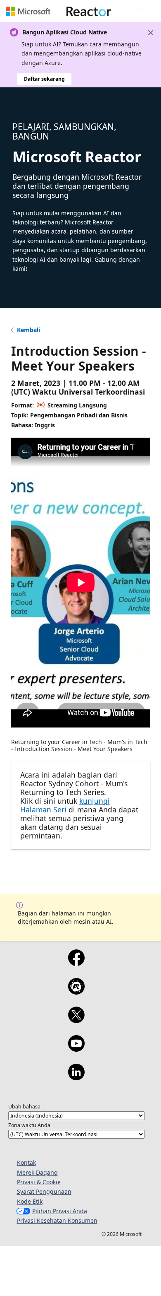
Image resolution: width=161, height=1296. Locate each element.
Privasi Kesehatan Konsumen (57, 1220)
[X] (76, 1020)
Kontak (26, 1162)
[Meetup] (76, 991)
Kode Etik (30, 1201)
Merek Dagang (37, 1172)
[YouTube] (76, 1048)
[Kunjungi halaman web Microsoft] (28, 11)
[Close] (150, 32)
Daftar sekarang (44, 78)
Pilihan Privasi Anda (59, 1211)
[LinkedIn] (76, 1077)
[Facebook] (76, 963)
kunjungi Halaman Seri (65, 805)
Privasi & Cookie (39, 1182)
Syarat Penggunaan (44, 1191)
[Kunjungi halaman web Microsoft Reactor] (89, 11)
